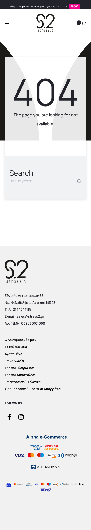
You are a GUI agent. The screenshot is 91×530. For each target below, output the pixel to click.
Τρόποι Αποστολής (20, 374)
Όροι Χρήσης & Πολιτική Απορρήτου (33, 389)
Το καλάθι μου (16, 346)
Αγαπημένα (13, 353)
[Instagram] (21, 416)
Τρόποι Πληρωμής (19, 367)
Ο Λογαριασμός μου (20, 339)
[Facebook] (9, 416)
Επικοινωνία (14, 360)
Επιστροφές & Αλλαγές (23, 382)
